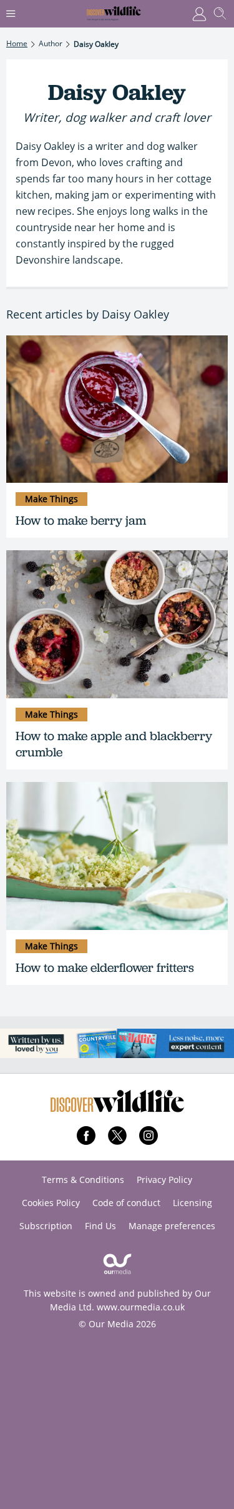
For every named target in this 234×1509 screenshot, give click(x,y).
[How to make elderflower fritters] (117, 856)
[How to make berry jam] (117, 409)
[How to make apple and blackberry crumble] (117, 624)
